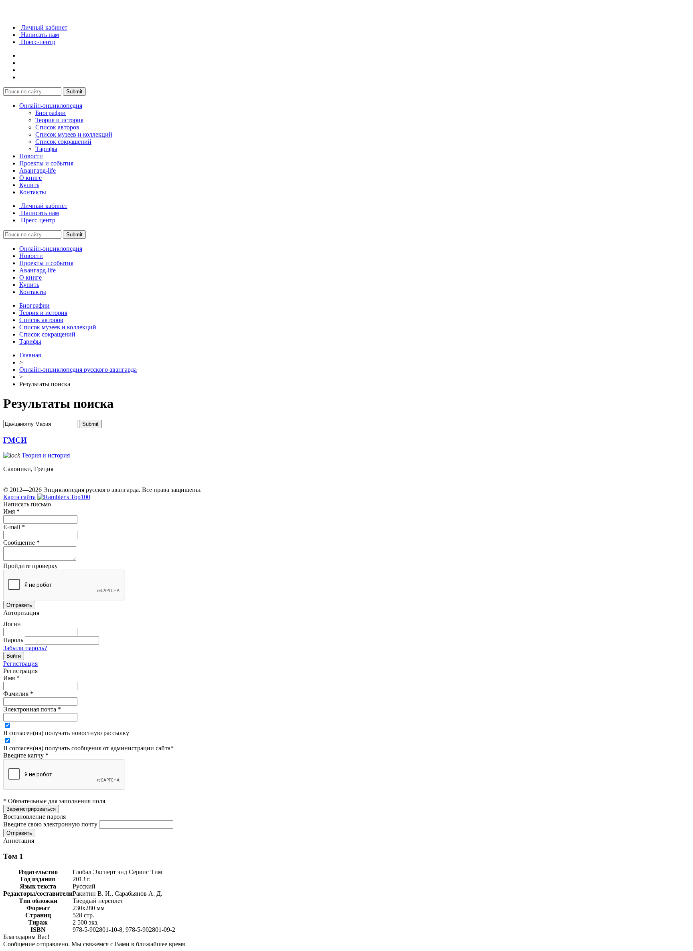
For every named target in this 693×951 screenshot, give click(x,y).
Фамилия (18, 693)
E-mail (14, 527)
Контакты (32, 192)
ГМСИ (15, 440)
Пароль (13, 640)
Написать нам (39, 34)
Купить (29, 184)
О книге (30, 177)
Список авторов (57, 127)
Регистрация (20, 663)
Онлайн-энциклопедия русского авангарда (78, 369)
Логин (12, 624)
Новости (31, 156)
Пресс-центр (37, 41)
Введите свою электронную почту (50, 824)
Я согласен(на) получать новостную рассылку (66, 732)
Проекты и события (46, 163)
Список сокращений (63, 141)
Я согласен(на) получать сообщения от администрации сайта (88, 748)
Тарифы (46, 148)
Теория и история (59, 120)
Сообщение (21, 542)
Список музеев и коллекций (73, 134)
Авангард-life (37, 170)
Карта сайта (19, 497)
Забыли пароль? (25, 648)
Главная (30, 355)
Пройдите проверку (30, 565)
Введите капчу (26, 755)
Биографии (50, 112)
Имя (11, 511)
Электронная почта (32, 709)
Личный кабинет (43, 27)
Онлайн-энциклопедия (50, 105)
